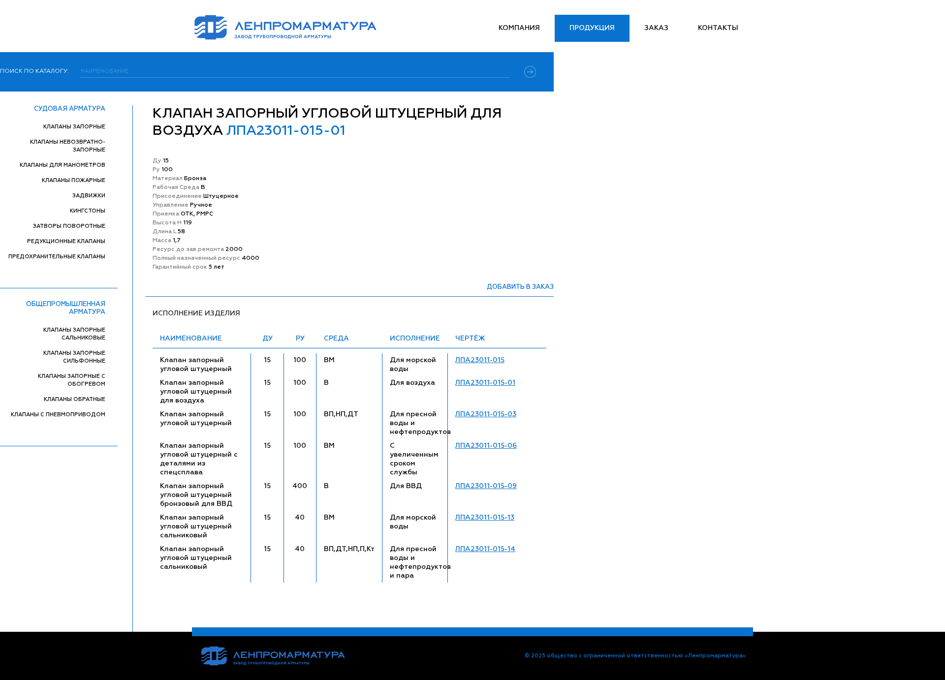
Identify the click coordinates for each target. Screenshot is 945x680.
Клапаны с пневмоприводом (58, 414)
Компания (519, 28)
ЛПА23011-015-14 (485, 549)
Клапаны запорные (74, 126)
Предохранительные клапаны (56, 256)
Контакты (718, 28)
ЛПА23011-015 (479, 360)
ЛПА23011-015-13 (484, 517)
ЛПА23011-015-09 (486, 486)
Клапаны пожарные (73, 180)
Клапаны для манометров (62, 165)
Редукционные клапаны (66, 241)
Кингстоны (87, 211)
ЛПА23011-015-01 (485, 382)
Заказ (656, 28)
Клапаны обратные (74, 399)
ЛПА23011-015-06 (486, 445)
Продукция (592, 28)
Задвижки (88, 195)
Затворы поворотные (69, 226)
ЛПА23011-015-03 (485, 414)
